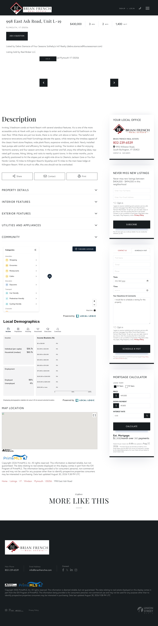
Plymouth (38, 481)
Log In (132, 8)
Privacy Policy (139, 215)
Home (4, 481)
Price (115, 391)
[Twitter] (67, 570)
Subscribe (131, 224)
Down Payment (120, 401)
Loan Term (118, 383)
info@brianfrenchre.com (40, 570)
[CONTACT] (17, 36)
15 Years (131, 386)
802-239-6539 (123, 143)
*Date (115, 277)
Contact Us (117, 153)
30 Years (120, 386)
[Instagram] (76, 570)
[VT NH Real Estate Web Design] (145, 610)
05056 (48, 481)
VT (20, 481)
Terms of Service (119, 358)
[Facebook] (63, 570)
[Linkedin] (71, 570)
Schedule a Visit (141, 251)
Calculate (132, 426)
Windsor (28, 481)
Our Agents (126, 153)
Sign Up (122, 8)
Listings (13, 481)
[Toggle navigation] (147, 8)
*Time (115, 286)
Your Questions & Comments (124, 296)
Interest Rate (119, 411)
